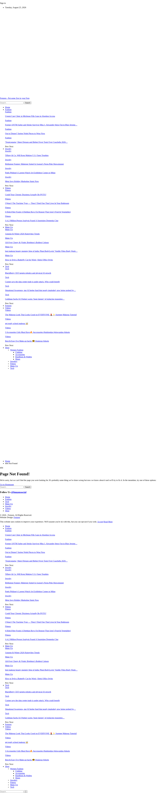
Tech (7, 266)
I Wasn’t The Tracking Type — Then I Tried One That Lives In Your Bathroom (37, 203)
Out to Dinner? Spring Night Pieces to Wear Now (25, 133)
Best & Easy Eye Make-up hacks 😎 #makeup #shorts (27, 341)
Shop (7, 348)
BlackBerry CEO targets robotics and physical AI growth (28, 273)
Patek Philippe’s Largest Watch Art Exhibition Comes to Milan (30, 173)
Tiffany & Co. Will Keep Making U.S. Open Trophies (27, 155)
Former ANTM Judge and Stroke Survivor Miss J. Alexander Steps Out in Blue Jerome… (41, 125)
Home (7, 107)
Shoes (17, 359)
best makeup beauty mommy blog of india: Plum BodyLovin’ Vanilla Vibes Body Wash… (41, 251)
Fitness (8, 188)
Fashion (8, 109)
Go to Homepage (7, 484)
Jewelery (13, 361)
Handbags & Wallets (23, 357)
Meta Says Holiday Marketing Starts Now (22, 181)
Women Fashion (16, 350)
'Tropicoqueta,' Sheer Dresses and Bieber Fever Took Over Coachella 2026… (36, 142)
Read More (108, 522)
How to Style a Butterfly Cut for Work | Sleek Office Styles (29, 260)
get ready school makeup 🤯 (16, 323)
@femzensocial (18, 492)
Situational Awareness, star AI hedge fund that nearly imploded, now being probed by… (40, 290)
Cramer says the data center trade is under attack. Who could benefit (32, 282)
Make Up (9, 227)
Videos (8, 308)
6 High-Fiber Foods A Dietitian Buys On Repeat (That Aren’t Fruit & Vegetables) (38, 212)
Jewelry (8, 149)
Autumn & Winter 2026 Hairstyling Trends (22, 234)
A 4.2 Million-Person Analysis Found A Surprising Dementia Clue (31, 221)
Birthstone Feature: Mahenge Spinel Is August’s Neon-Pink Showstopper (34, 164)
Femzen (8, 306)
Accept (100, 522)
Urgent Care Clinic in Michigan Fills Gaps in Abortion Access (30, 116)
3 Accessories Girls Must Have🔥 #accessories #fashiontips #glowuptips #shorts (37, 332)
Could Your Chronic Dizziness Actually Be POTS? (25, 195)
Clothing (18, 352)
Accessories (20, 354)
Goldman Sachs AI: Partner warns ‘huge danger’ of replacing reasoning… (35, 299)
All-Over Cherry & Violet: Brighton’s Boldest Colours (27, 242)
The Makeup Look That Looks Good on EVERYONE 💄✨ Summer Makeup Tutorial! (41, 315)
